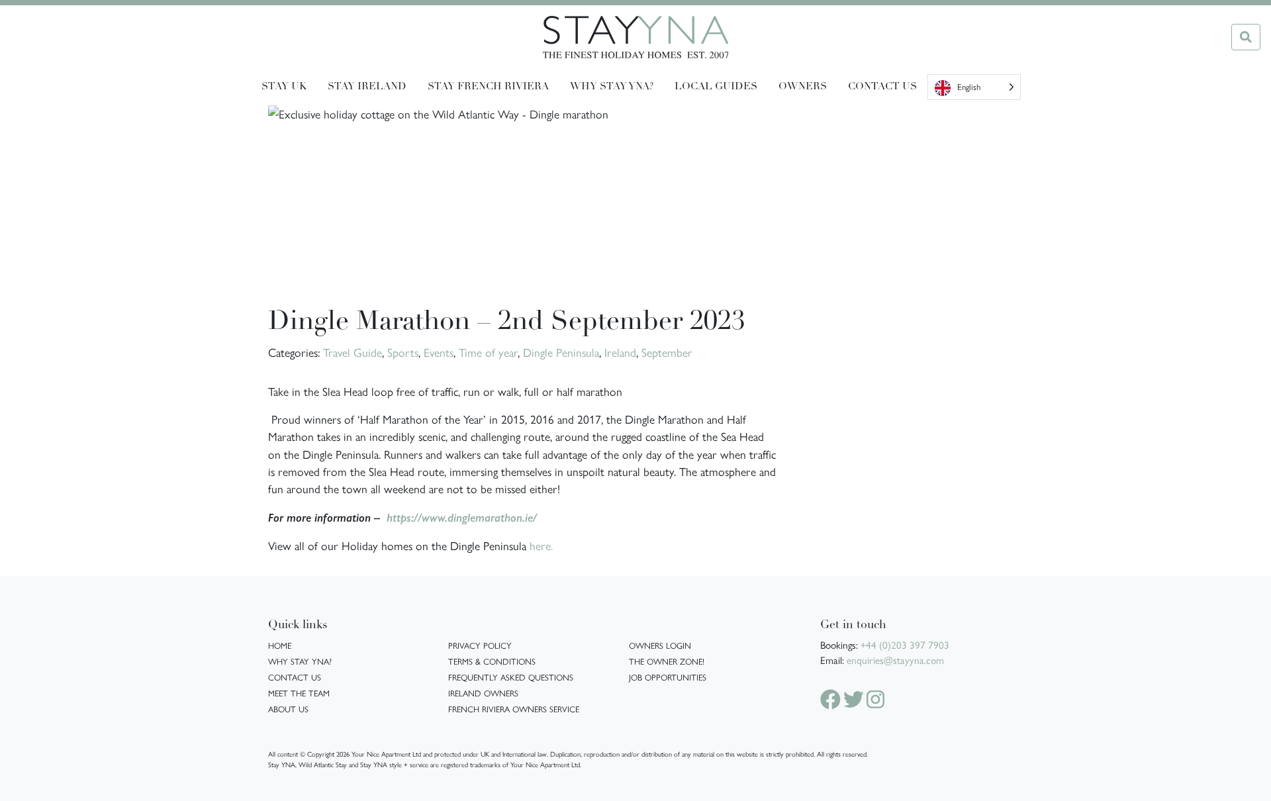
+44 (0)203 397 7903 (905, 644)
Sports (402, 352)
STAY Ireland (367, 86)
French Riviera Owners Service (513, 708)
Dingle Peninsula (561, 352)
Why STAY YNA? (611, 86)
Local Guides (716, 86)
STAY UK (283, 86)
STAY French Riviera (488, 86)
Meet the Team (299, 692)
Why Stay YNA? (300, 661)
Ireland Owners (483, 692)
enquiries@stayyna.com (895, 660)
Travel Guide (352, 352)
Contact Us (882, 86)
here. (539, 545)
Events (438, 352)
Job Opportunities (667, 677)
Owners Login (660, 645)
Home (279, 645)
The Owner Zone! (666, 661)
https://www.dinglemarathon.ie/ (462, 517)
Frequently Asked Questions (510, 677)
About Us (288, 708)
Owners (802, 86)
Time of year (488, 352)
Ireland (620, 352)
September (666, 352)
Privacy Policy (480, 645)
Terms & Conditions (492, 661)
